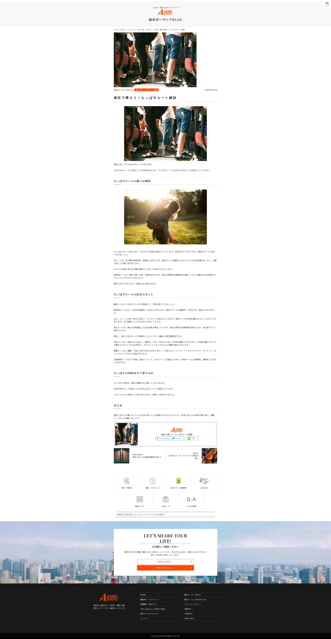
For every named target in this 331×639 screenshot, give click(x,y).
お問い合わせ (189, 618)
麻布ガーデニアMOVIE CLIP (195, 599)
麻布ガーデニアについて (149, 613)
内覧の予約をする (164, 567)
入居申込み (188, 613)
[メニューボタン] (327, 4)
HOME (143, 595)
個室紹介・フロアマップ (149, 599)
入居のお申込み (164, 561)
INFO (120, 514)
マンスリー (144, 618)
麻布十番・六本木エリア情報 (146, 90)
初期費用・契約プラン (148, 604)
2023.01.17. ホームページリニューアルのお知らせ (145, 514)
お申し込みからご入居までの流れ (153, 609)
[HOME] (106, 615)
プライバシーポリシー (192, 604)
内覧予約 (187, 609)
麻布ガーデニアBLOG (192, 595)
